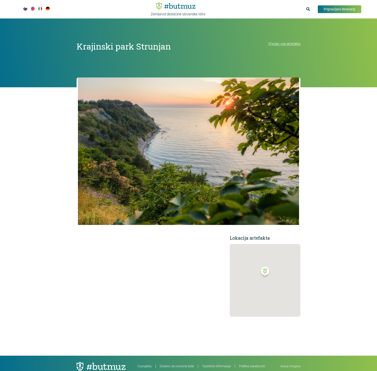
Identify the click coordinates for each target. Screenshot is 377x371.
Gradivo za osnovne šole (177, 366)
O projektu (144, 366)
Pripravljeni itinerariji (339, 9)
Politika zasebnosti (252, 366)
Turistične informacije (216, 366)
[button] (265, 272)
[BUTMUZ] (176, 6)
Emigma (295, 366)
